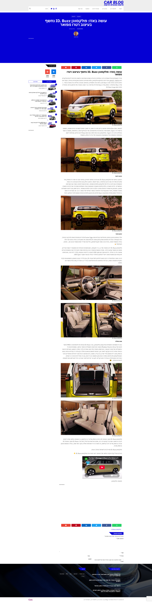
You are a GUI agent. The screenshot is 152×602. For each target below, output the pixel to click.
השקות (87, 8)
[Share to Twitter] (96, 67)
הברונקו (111, 80)
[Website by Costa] (30, 599)
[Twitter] (51, 9)
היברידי (82, 576)
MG (67, 574)
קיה (70, 574)
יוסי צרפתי (76, 37)
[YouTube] (54, 9)
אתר (88, 556)
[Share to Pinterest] (76, 67)
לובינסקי (75, 574)
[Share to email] (66, 67)
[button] (29, 8)
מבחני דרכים (95, 8)
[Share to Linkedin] (86, 67)
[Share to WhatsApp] (117, 67)
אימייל (121, 556)
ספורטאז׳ (62, 574)
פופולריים (49, 81)
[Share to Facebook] (106, 67)
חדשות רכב (113, 8)
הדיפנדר (117, 80)
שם (122, 553)
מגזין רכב (104, 8)
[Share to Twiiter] (96, 525)
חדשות (73, 16)
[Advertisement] (76, 50)
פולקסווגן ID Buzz (116, 529)
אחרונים (35, 81)
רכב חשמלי (81, 574)
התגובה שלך (120, 538)
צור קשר (80, 8)
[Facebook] (56, 9)
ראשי (120, 8)
